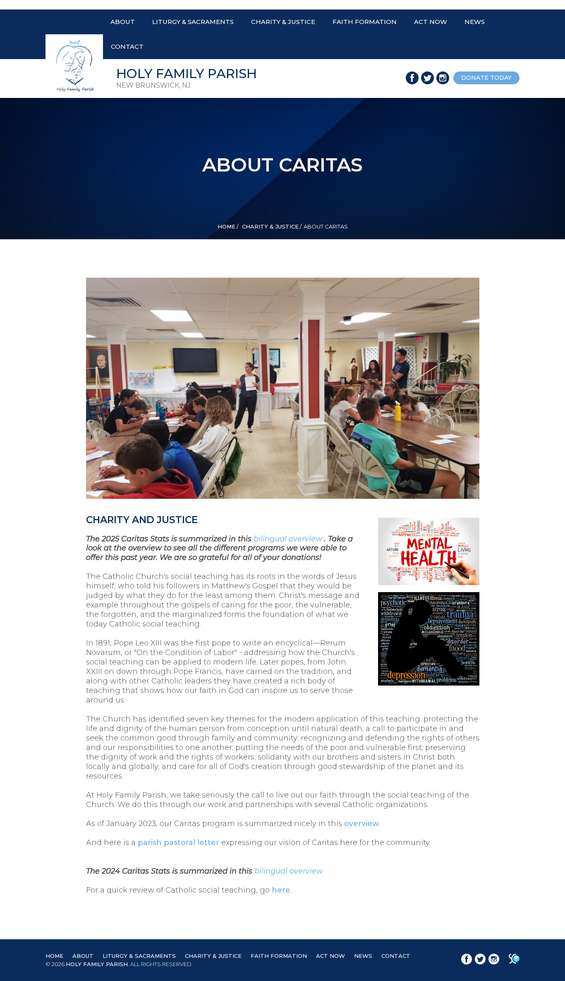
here (281, 890)
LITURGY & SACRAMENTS (193, 22)
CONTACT (127, 46)
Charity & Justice (269, 226)
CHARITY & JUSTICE (283, 22)
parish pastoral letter (178, 842)
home (226, 226)
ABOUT (122, 22)
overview (361, 823)
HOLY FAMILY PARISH (97, 964)
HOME (54, 955)
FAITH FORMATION (365, 22)
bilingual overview (289, 538)
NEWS (474, 22)
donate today (486, 77)
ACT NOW (430, 22)
